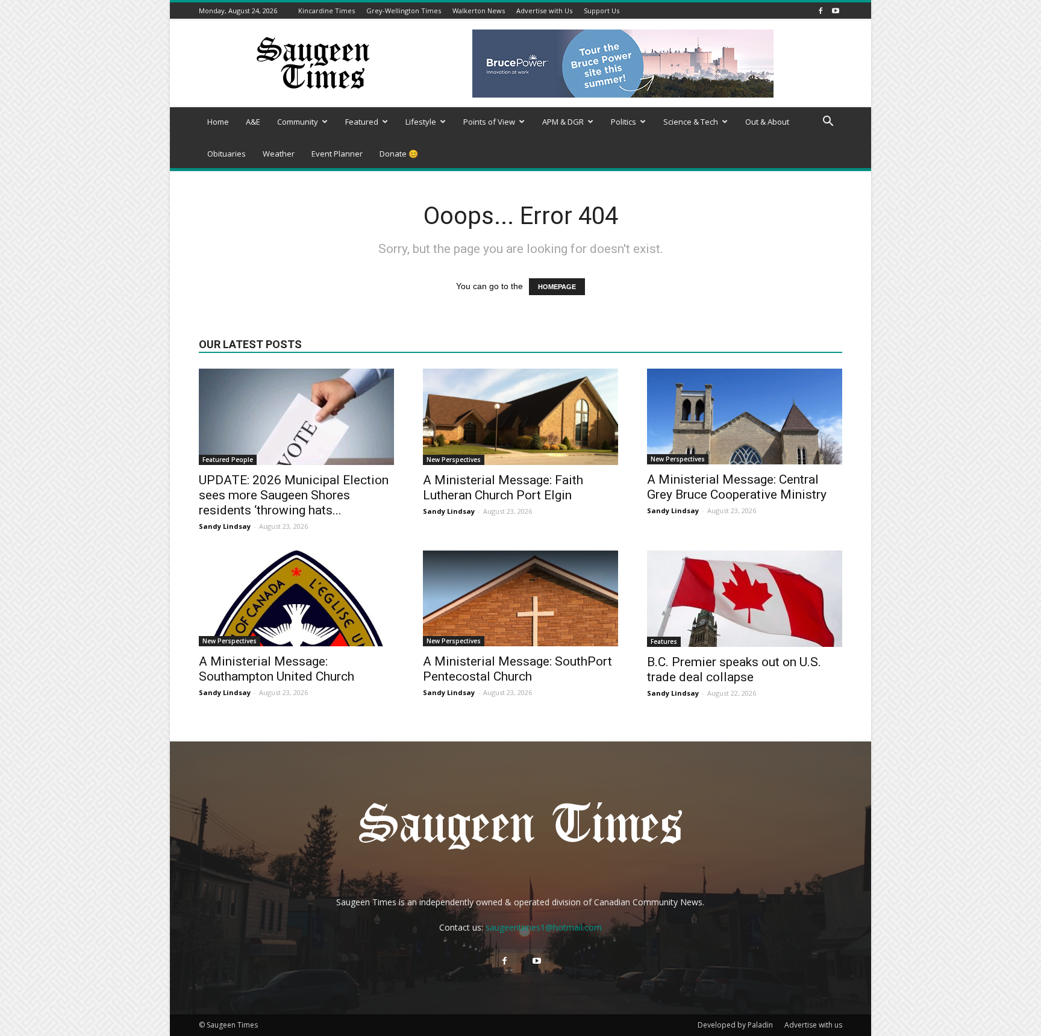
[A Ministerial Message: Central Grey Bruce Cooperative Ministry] (744, 416)
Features (664, 641)
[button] (827, 122)
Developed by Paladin (735, 1025)
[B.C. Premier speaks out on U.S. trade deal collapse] (744, 599)
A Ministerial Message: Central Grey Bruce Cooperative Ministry (737, 487)
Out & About (767, 121)
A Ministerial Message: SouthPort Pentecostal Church (517, 669)
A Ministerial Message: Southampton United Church (276, 669)
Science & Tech (690, 121)
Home (218, 121)
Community (297, 121)
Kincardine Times (326, 10)
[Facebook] (820, 10)
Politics (623, 121)
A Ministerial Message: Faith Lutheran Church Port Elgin (503, 487)
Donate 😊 (399, 153)
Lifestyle (420, 121)
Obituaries (226, 153)
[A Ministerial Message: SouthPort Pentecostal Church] (520, 598)
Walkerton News (478, 10)
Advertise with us (813, 1025)
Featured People (227, 459)
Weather (279, 153)
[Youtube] (835, 10)
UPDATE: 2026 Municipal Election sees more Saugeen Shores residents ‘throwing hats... (294, 495)
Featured (361, 121)
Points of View (489, 121)
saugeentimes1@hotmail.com (544, 927)
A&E (253, 121)
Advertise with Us (544, 10)
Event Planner (337, 153)
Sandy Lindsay (225, 526)
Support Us (601, 10)
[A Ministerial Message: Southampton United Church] (296, 598)
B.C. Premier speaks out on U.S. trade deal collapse (734, 669)
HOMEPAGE (557, 286)
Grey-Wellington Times (403, 10)
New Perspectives (454, 459)
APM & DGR (563, 121)
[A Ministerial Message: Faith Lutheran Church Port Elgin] (520, 417)
